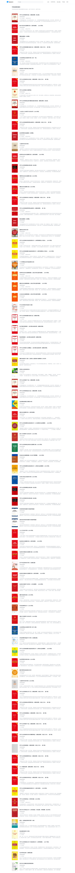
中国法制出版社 (22, 16)
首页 (48, 2)
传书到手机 (53, 1)
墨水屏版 (58, 2)
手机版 (63, 1)
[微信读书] (10, 2)
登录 (67, 1)
